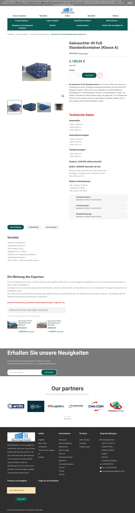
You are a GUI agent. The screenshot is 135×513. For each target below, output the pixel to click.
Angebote (41, 440)
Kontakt (61, 471)
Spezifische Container (82, 21)
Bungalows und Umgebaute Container (22, 26)
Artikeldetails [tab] (34, 227)
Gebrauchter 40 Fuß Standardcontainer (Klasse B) (54, 323)
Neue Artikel (42, 443)
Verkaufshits (42, 447)
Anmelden (82, 443)
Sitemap (62, 474)
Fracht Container (21, 21)
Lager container (53, 21)
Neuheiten (43, 16)
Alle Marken (67, 419)
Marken (116, 16)
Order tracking (84, 440)
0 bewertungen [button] (83, 53)
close (130, 3)
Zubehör (52, 25)
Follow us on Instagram (17, 481)
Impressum (63, 440)
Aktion (67, 16)
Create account (84, 447)
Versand (62, 467)
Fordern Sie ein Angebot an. (112, 25)
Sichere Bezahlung (65, 443)
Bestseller (91, 16)
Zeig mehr (21, 499)
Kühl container (112, 21)
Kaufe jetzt (89, 75)
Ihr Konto (83, 433)
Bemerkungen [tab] (51, 227)
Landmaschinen (82, 25)
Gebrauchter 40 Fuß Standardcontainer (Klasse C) (25, 323)
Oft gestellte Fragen (65, 457)
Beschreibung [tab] (15, 227)
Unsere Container (19, 16)
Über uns (62, 454)
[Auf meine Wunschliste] (100, 75)
